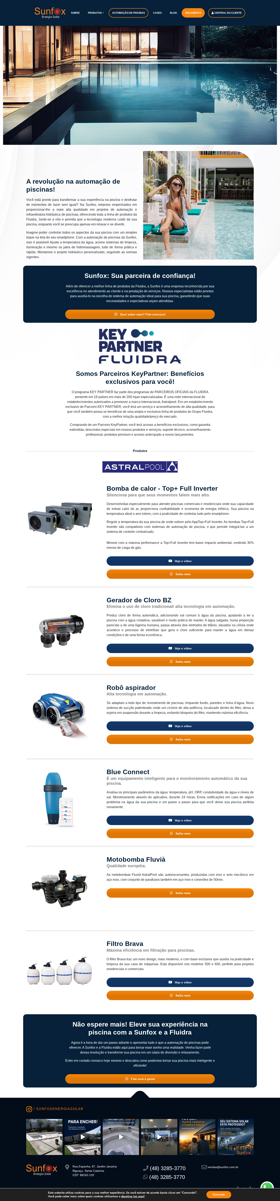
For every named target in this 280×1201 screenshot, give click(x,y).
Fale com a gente (142, 1079)
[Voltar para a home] (50, 12)
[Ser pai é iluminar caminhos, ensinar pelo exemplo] (197, 1137)
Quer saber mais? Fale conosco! (142, 314)
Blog (173, 12)
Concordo (219, 1195)
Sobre (75, 12)
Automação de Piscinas (128, 12)
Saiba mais (183, 574)
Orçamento (193, 12)
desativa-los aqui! (133, 1196)
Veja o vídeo (183, 561)
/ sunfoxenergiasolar (58, 1109)
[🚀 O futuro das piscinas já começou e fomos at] (159, 1137)
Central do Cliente (228, 12)
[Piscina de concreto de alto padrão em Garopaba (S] (121, 1137)
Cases (157, 12)
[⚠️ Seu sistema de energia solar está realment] (235, 1137)
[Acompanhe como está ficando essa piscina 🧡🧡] (44, 1137)
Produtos (95, 12)
